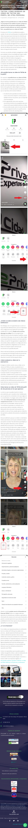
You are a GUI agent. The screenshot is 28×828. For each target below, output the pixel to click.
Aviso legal (15, 824)
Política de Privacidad (22, 824)
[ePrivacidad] (7, 2)
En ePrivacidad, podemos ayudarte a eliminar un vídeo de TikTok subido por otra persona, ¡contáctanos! (13, 660)
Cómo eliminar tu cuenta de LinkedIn (9, 770)
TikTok (9, 32)
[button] (25, 825)
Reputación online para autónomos (9, 773)
